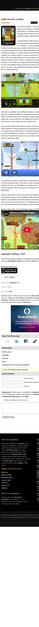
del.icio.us (36, 341)
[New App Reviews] (7, 13)
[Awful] (2, 23)
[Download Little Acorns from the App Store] (8, 35)
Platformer (4, 300)
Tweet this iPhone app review (17, 341)
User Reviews (13, 23)
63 (37, 484)
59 (37, 456)
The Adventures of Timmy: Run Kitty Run (15, 365)
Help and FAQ (6, 475)
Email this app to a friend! (7, 341)
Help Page (26, 302)
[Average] (5, 23)
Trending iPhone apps (18, 455)
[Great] (7, 23)
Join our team (6, 481)
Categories (29, 13)
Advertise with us (7, 478)
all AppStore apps (14, 261)
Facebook (26, 341)
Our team (21, 444)
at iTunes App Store (9, 270)
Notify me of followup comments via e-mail (16, 401)
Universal (12, 300)
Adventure (22, 298)
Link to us (5, 483)
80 (37, 468)
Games (36, 298)
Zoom (11, 23)
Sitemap (4, 488)
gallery (20, 463)
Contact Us (5, 486)
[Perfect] (9, 23)
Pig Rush (5, 359)
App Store (30, 298)
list (26, 463)
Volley (4, 362)
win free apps (8, 461)
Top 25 (18, 13)
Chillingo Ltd (14, 282)
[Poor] (4, 23)
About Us (5, 473)
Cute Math (5, 356)
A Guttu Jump (6, 352)
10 (37, 489)
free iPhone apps (12, 450)
